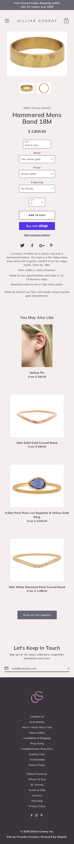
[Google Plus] (42, 245)
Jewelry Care (37, 754)
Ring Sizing (37, 743)
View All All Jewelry (37, 615)
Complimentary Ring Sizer (37, 748)
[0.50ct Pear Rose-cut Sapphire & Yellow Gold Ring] (37, 486)
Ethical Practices (37, 774)
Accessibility (37, 722)
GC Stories (37, 784)
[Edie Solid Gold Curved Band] (37, 415)
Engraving (37, 182)
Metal (37, 152)
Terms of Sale (37, 790)
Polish (37, 167)
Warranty (37, 800)
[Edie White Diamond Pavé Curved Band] (37, 560)
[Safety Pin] (37, 345)
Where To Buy (37, 779)
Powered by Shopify (54, 836)
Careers (37, 795)
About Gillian (37, 732)
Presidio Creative (28, 836)
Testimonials (37, 759)
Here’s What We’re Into (37, 727)
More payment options (37, 235)
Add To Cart (37, 215)
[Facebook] (32, 245)
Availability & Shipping (37, 738)
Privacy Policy (37, 806)
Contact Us (37, 716)
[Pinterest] (51, 245)
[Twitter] (22, 245)
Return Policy (37, 765)
